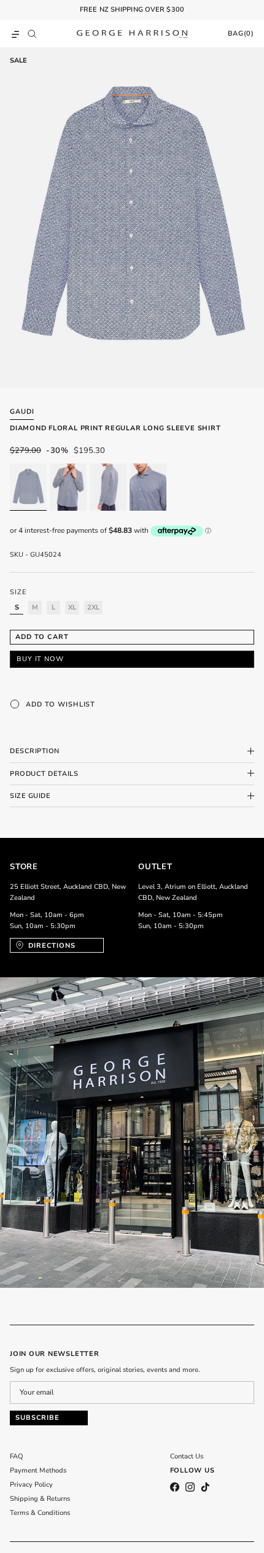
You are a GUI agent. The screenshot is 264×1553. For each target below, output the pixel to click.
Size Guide (30, 795)
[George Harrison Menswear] (132, 33)
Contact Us (186, 1456)
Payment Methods (38, 1470)
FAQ (16, 1456)
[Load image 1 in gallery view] (132, 217)
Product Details (44, 773)
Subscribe (37, 1417)
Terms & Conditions (40, 1512)
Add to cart (42, 636)
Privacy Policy (31, 1484)
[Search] (35, 33)
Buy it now (40, 659)
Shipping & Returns (40, 1498)
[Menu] (15, 33)
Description (35, 751)
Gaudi (22, 411)
